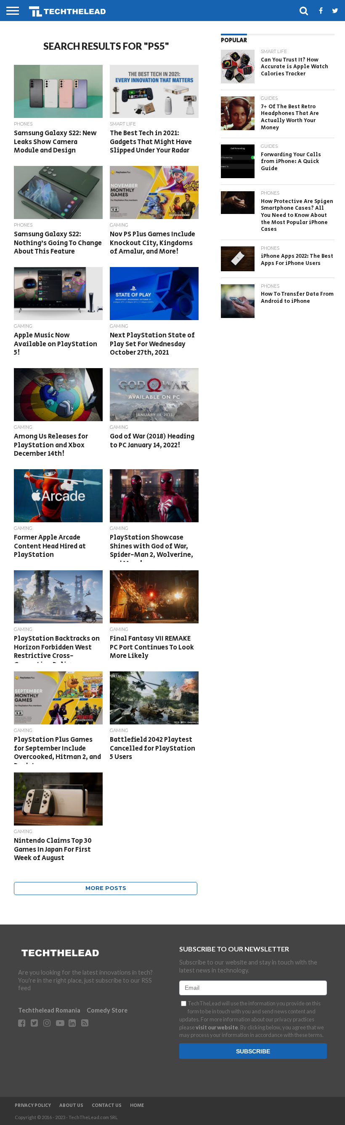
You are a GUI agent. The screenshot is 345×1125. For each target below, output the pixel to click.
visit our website (217, 1027)
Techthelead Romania (49, 1010)
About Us (71, 1105)
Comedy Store (107, 1010)
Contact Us (107, 1105)
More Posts (105, 888)
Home (137, 1105)
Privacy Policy (33, 1105)
